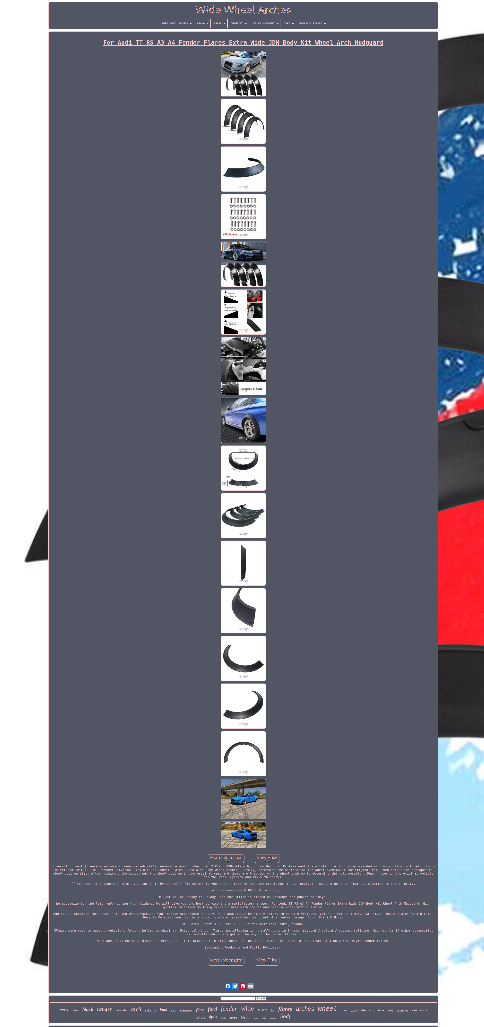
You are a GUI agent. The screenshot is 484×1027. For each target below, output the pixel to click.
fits (273, 1010)
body (285, 1016)
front (390, 1010)
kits (76, 1010)
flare (200, 1009)
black (87, 1009)
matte (223, 1018)
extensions (419, 1010)
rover (262, 1009)
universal (150, 1010)
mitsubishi (186, 1010)
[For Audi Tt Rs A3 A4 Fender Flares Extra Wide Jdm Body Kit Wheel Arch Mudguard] (243, 74)
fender (229, 1008)
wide (247, 1008)
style (256, 1018)
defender (121, 1010)
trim (381, 1010)
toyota (246, 1017)
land (163, 1010)
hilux (344, 1010)
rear (264, 1018)
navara (233, 1017)
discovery (367, 1010)
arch (136, 1009)
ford (212, 1009)
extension (402, 1010)
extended (200, 1017)
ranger (104, 1009)
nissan (273, 1018)
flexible (354, 1011)
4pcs (213, 1016)
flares (285, 1008)
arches (305, 1008)
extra (65, 1009)
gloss (173, 1010)
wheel (327, 1008)
